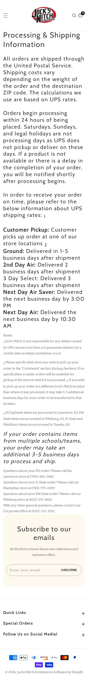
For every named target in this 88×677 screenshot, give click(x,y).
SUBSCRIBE (69, 570)
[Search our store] (74, 15)
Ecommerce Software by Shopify (59, 672)
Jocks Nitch (25, 672)
